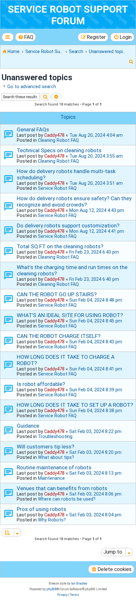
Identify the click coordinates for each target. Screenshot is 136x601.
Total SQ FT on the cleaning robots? (60, 246)
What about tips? (56, 457)
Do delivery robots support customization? (68, 225)
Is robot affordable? (41, 384)
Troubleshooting (55, 436)
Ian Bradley (79, 583)
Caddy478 (54, 135)
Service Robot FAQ (57, 188)
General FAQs (33, 129)
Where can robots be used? (67, 499)
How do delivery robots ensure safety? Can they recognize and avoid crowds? (74, 201)
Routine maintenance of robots (54, 467)
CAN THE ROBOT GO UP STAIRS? (57, 294)
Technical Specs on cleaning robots (59, 150)
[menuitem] (25, 37)
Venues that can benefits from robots (62, 488)
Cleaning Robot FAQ (58, 140)
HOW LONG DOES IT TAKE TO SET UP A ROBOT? (75, 405)
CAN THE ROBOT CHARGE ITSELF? (59, 336)
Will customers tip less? (45, 446)
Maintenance (51, 478)
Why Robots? (52, 519)
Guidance (28, 426)
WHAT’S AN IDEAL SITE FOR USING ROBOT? (70, 315)
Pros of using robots (41, 509)
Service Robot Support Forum (68, 15)
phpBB (51, 589)
